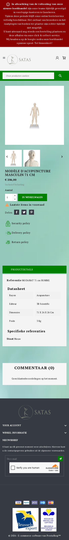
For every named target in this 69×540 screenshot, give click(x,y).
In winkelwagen (32, 197)
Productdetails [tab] (22, 269)
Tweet (23, 212)
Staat (10, 339)
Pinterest (31, 212)
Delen (16, 212)
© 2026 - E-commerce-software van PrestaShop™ (34, 535)
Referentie (14, 280)
